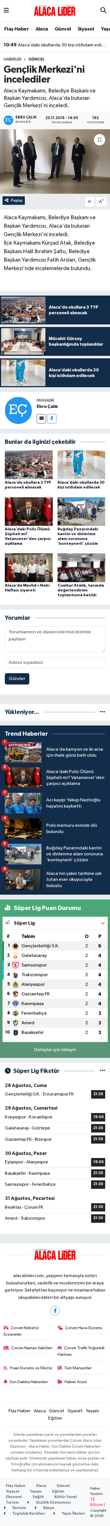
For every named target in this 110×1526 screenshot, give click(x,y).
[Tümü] (102, 712)
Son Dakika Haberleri (29, 1382)
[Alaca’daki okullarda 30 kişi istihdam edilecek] (81, 464)
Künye (48, 1508)
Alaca (42, 29)
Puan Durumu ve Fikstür (31, 1368)
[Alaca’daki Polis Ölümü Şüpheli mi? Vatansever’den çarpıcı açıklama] (29, 511)
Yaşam (92, 1411)
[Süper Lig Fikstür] (102, 1071)
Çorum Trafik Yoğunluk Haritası (81, 1351)
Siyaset (86, 29)
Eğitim (55, 1418)
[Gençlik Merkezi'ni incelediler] (55, 161)
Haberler (12, 59)
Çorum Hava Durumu (83, 1328)
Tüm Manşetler (78, 1368)
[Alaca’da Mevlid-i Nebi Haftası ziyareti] (29, 567)
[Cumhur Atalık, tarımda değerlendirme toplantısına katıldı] (81, 567)
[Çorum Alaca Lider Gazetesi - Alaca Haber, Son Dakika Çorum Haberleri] (55, 10)
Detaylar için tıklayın (55, 1049)
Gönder (17, 678)
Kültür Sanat (65, 1497)
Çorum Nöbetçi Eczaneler (21, 1331)
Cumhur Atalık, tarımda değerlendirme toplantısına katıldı (81, 590)
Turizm (12, 1503)
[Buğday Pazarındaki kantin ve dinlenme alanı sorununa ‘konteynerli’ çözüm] (81, 511)
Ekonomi (14, 1497)
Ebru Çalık (47, 406)
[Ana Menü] (6, 10)
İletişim (19, 1508)
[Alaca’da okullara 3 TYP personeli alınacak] (29, 464)
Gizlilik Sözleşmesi (53, 1503)
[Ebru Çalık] (18, 410)
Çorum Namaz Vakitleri (31, 1348)
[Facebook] (51, 418)
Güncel (63, 29)
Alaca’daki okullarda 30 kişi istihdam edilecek (55, 45)
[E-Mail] (41, 418)
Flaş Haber (16, 29)
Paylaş (17, 200)
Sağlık (38, 1497)
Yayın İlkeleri (73, 1514)
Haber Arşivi (76, 1382)
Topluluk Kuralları (28, 1514)
